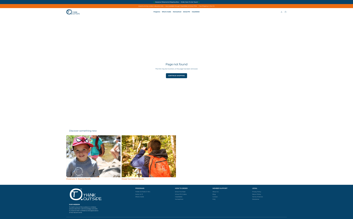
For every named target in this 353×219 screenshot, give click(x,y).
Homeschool (179, 199)
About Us (216, 192)
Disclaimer (255, 199)
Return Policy (256, 194)
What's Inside (139, 197)
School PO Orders (181, 194)
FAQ (214, 199)
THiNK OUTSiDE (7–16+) (142, 192)
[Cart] (286, 12)
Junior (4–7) (139, 194)
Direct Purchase (180, 192)
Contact (215, 197)
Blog (214, 194)
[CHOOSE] (117, 174)
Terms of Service (257, 197)
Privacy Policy (256, 192)
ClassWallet (178, 197)
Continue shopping (176, 76)
